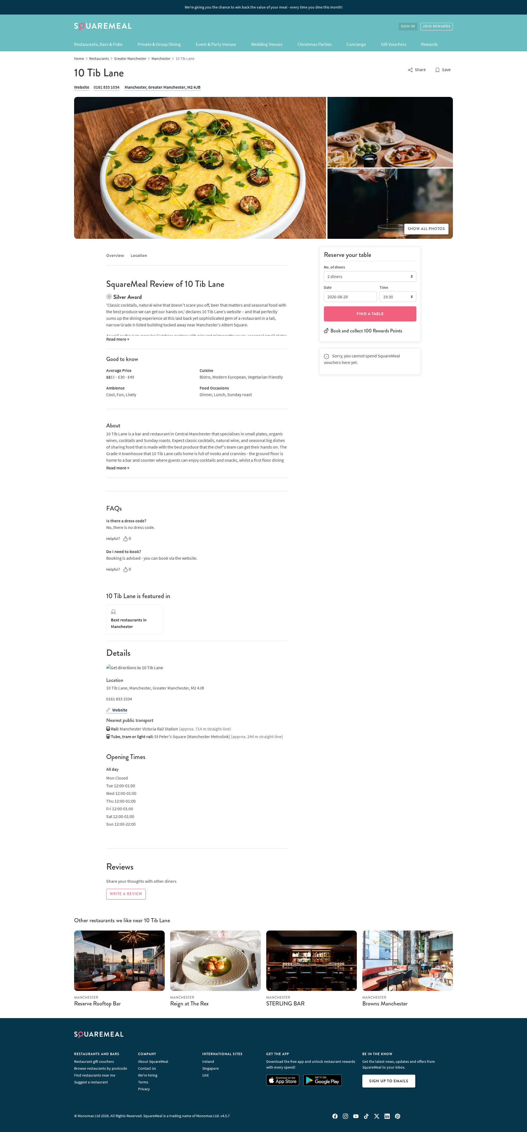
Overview (115, 255)
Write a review (126, 894)
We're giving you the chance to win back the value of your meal (264, 7)
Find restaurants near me (94, 1075)
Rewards (429, 44)
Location (139, 255)
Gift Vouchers (393, 44)
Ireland (208, 1061)
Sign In (408, 26)
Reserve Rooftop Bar (97, 1003)
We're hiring (147, 1075)
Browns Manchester (385, 1003)
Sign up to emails (388, 1081)
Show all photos (426, 228)
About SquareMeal (153, 1061)
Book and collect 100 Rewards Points (366, 330)
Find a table (370, 313)
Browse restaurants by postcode (100, 1068)
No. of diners (334, 266)
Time (384, 287)
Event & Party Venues (216, 44)
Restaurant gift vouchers (94, 1061)
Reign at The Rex (189, 1003)
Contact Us (147, 1068)
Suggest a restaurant (91, 1082)
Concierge (356, 44)
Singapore (210, 1068)
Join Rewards (436, 26)
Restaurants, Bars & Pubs (98, 44)
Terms (143, 1082)
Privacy (144, 1088)
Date (328, 287)
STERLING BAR (285, 1003)
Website (81, 87)
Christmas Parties (315, 44)
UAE (205, 1075)
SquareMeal (103, 26)
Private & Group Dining (159, 44)
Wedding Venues (266, 44)
